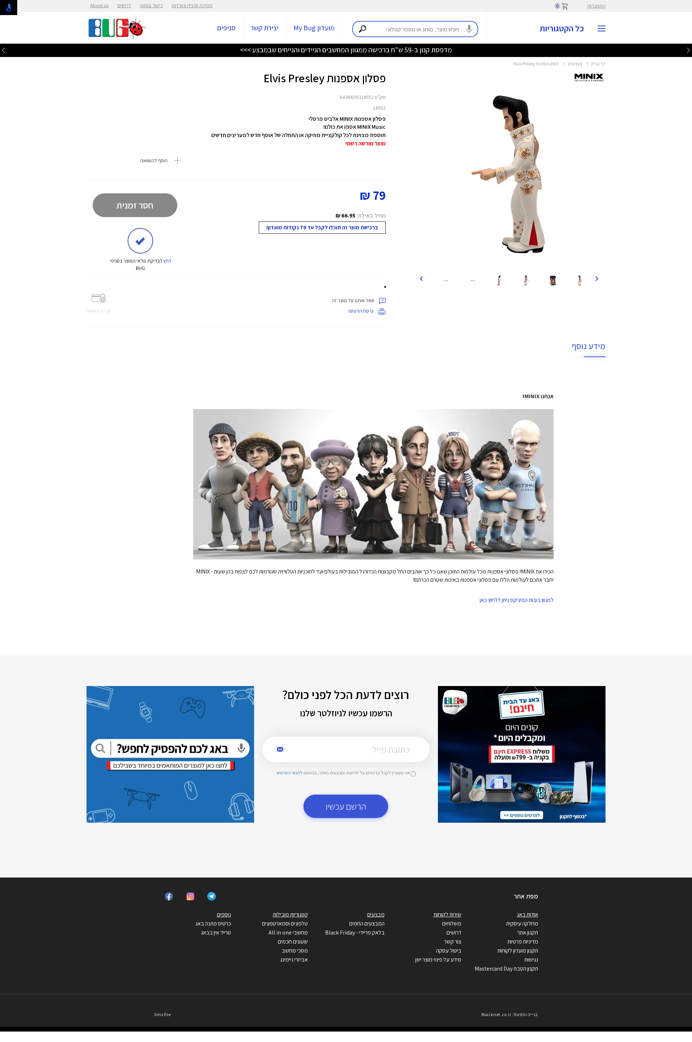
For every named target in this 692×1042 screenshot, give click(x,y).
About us (99, 5)
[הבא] (421, 278)
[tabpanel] (509, 175)
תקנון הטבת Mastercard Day (506, 968)
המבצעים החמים (367, 923)
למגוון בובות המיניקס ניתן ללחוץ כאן (517, 600)
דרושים (124, 5)
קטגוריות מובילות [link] (290, 914)
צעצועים (575, 63)
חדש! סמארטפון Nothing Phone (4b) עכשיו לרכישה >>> (346, 49)
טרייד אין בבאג (216, 932)
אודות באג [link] (527, 914)
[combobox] (415, 29)
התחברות (596, 6)
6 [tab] (519, 260)
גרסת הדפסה (361, 311)
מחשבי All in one (288, 932)
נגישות (531, 959)
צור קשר (452, 941)
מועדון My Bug (313, 27)
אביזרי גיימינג (294, 959)
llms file (162, 1014)
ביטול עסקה (151, 5)
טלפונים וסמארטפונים (285, 923)
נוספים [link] (224, 914)
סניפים (226, 27)
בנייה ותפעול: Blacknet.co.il (510, 1014)
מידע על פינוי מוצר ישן (438, 959)
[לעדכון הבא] (3, 49)
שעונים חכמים (293, 941)
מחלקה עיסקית (522, 923)
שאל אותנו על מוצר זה (354, 300)
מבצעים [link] (376, 914)
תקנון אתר (527, 932)
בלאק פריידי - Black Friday (355, 932)
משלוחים (451, 923)
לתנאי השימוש (289, 773)
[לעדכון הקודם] (688, 49)
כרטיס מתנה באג (213, 923)
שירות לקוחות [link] (447, 914)
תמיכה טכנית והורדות (192, 5)
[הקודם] (596, 278)
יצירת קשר (264, 27)
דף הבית (598, 63)
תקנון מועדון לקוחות (517, 950)
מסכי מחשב (295, 950)
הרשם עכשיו (346, 806)
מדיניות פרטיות (522, 941)
